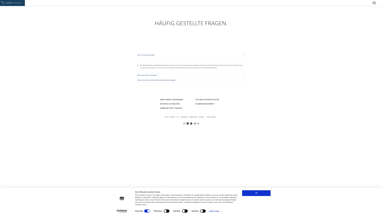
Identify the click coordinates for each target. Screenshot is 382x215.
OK (256, 193)
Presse (167, 117)
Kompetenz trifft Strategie (171, 108)
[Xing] (198, 123)
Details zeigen (214, 211)
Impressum (184, 117)
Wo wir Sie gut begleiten (170, 104)
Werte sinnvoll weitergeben (171, 100)
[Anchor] (194, 123)
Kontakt (201, 117)
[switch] (166, 211)
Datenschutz (193, 117)
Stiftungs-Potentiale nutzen (207, 100)
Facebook (184, 123)
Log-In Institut (211, 117)
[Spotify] (191, 123)
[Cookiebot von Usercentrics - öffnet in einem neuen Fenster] (122, 211)
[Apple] (187, 122)
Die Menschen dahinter (204, 104)
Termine (172, 117)
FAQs (178, 117)
